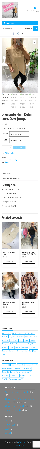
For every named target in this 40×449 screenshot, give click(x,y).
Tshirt (3, 354)
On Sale (11, 347)
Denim (32, 333)
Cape (9, 333)
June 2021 (8, 432)
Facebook (14, 33)
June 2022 (8, 420)
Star (30, 351)
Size (5, 139)
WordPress (21, 442)
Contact (23, 33)
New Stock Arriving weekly (13, 410)
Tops (16, 160)
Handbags (27, 368)
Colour (5, 133)
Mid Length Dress (30, 344)
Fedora (35, 337)
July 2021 (7, 429)
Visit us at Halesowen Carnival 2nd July (16, 392)
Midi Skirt (21, 344)
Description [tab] (7, 173)
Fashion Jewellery (8, 368)
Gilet (3, 340)
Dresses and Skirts (31, 365)
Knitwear (11, 160)
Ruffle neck (20, 351)
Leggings (32, 340)
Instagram (18, 33)
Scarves (23, 375)
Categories (10, 23)
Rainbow (4, 351)
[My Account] (31, 10)
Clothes (20, 365)
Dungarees (12, 337)
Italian (16, 340)
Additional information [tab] (11, 178)
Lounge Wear (15, 372)
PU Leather (32, 347)
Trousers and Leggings (16, 379)
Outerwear (14, 375)
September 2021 (10, 424)
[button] (34, 42)
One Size (4, 347)
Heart (11, 340)
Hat (7, 340)
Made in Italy (13, 344)
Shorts (30, 375)
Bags (14, 365)
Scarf (26, 351)
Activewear (6, 365)
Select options (9, 262)
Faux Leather (20, 337)
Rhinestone (12, 351)
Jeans (21, 340)
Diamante (7, 162)
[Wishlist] (28, 10)
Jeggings (26, 340)
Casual (20, 333)
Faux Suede (28, 337)
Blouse (4, 333)
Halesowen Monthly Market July (14, 406)
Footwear (18, 368)
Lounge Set (5, 344)
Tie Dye (35, 351)
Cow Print (26, 333)
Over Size (17, 347)
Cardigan (14, 333)
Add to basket (19, 147)
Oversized (25, 347)
